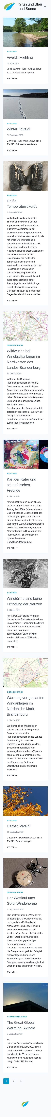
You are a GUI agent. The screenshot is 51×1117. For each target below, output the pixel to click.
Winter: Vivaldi (18, 129)
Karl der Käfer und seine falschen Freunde (21, 485)
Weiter (12, 79)
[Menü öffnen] (45, 6)
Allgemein (12, 52)
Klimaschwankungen (17, 1017)
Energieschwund (15, 345)
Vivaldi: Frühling (20, 57)
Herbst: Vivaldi (18, 826)
